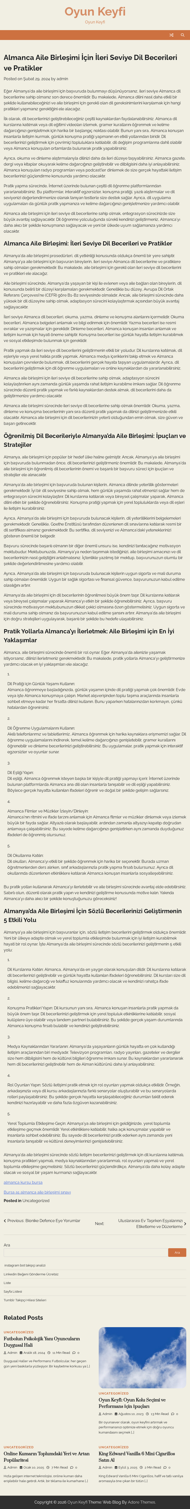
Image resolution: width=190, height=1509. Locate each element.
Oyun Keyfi (95, 11)
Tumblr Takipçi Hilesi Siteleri (25, 1300)
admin (62, 78)
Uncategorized (36, 1200)
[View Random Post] (171, 35)
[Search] (182, 35)
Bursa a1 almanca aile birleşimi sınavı (37, 1192)
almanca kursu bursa (23, 1182)
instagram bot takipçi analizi (25, 1265)
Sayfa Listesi (13, 1291)
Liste (7, 1283)
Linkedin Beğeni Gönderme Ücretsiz (31, 1274)
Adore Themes (141, 1502)
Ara (7, 1245)
